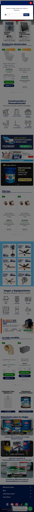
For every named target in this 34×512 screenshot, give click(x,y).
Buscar (26, 14)
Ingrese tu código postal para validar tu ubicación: (17, 9)
